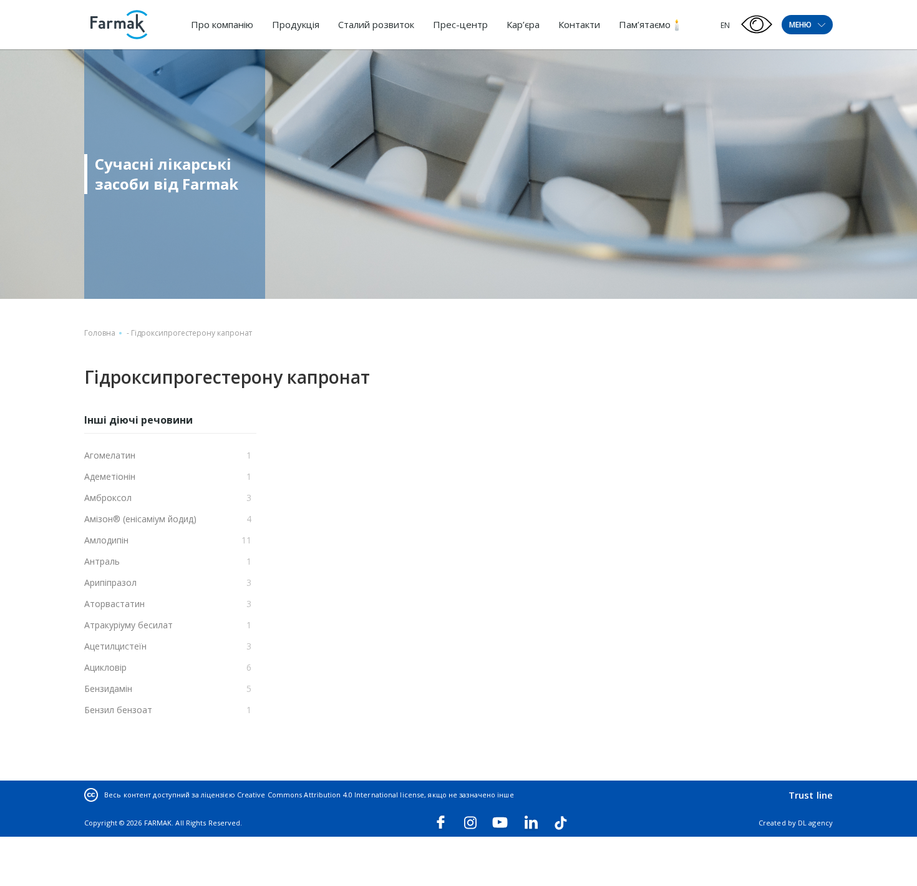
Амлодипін (106, 540)
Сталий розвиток (376, 24)
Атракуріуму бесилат (128, 625)
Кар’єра (523, 24)
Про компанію (222, 24)
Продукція (295, 24)
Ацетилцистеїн (115, 646)
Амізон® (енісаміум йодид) (140, 519)
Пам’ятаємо (645, 24)
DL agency (815, 822)
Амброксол (108, 498)
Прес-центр (460, 24)
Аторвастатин (114, 604)
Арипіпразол (110, 582)
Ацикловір (105, 667)
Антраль (102, 561)
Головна (99, 333)
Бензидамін (108, 688)
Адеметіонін (109, 476)
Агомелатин (109, 455)
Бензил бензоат (118, 710)
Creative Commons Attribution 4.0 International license (330, 794)
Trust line (810, 795)
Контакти (579, 24)
